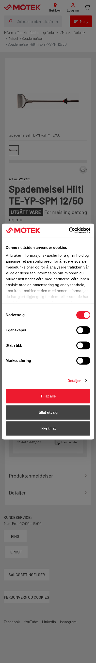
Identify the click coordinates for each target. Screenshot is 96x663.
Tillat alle (48, 396)
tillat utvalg (48, 412)
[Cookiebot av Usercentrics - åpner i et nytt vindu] (69, 230)
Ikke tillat (48, 428)
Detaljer (74, 381)
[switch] (83, 330)
